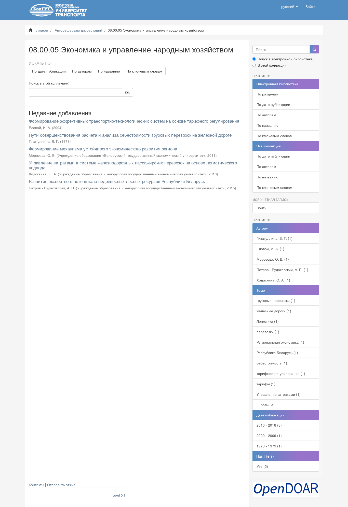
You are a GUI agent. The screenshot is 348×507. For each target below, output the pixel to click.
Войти (261, 207)
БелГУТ (119, 495)
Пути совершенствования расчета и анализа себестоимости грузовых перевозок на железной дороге (130, 135)
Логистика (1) (268, 321)
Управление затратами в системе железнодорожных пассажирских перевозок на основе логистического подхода (133, 165)
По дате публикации (49, 71)
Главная (41, 30)
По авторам (82, 71)
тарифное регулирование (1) (281, 373)
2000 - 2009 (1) (269, 435)
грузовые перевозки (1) (276, 300)
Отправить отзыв (61, 484)
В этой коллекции (272, 65)
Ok (127, 92)
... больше (265, 404)
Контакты (36, 484)
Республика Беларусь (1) (277, 352)
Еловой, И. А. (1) (270, 248)
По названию (109, 71)
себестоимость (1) (272, 362)
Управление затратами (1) (279, 394)
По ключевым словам (144, 71)
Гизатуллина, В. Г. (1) (274, 238)
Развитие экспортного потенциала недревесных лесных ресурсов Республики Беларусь (117, 181)
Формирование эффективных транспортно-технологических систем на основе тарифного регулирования (134, 121)
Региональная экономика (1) (280, 342)
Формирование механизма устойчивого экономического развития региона (103, 148)
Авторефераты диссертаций (78, 30)
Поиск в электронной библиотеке (285, 58)
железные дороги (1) (274, 310)
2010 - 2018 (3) (269, 425)
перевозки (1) (268, 331)
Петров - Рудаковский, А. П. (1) (282, 269)
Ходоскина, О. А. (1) (273, 280)
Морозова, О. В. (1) (273, 259)
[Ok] (314, 49)
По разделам (267, 93)
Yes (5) (262, 466)
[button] (289, 6)
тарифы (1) (266, 383)
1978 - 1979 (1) (269, 445)
